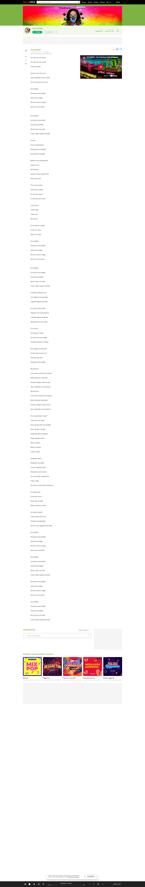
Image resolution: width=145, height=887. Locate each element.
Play (29, 884)
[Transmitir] (107, 884)
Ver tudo (46, 51)
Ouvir (38, 32)
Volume (39, 884)
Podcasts (102, 2)
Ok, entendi (90, 876)
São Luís (108, 31)
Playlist (102, 884)
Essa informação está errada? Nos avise (41, 53)
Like (43, 884)
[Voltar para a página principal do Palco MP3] (29, 2)
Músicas (90, 2)
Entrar (118, 2)
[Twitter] (120, 49)
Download (98, 884)
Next (34, 884)
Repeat (93, 884)
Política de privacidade (73, 877)
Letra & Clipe (117, 884)
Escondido (63, 883)
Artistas (84, 2)
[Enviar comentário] (89, 636)
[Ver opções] (57, 32)
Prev (25, 884)
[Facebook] (117, 49)
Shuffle (89, 884)
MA (113, 31)
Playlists (96, 2)
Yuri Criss (37, 28)
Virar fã (49, 32)
